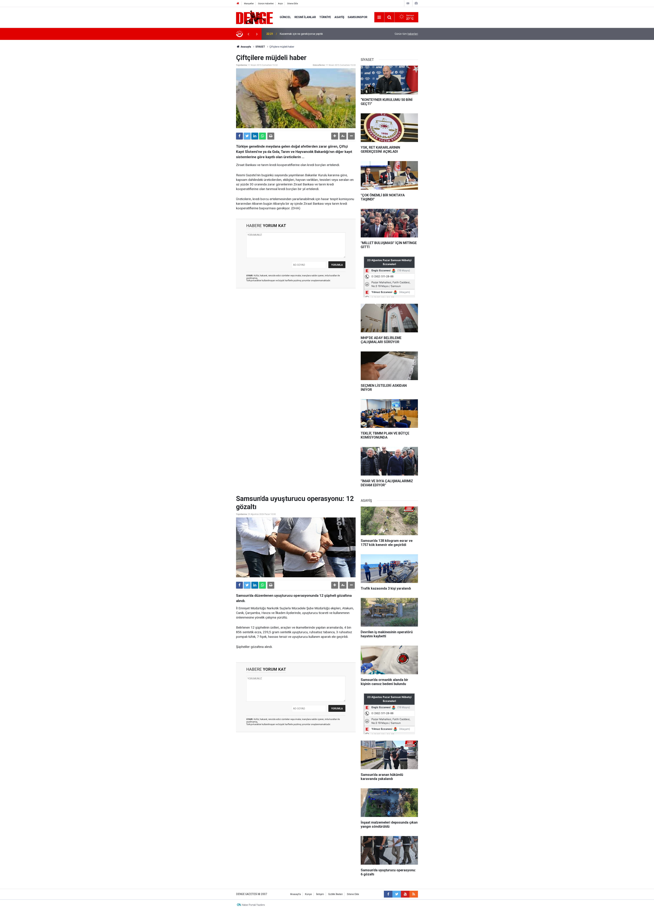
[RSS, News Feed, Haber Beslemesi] (413, 894)
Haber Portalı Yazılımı (253, 905)
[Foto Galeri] (416, 3)
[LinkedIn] (254, 136)
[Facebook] (239, 136)
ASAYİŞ (339, 17)
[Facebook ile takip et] (388, 894)
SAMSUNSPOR (357, 17)
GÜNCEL (285, 17)
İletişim (320, 894)
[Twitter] (247, 136)
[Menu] (379, 17)
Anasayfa (245, 46)
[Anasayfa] (238, 3)
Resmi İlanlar (305, 17)
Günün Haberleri (266, 3)
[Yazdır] (270, 136)
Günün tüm (406, 33)
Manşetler (249, 3)
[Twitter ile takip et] (396, 894)
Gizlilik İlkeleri (335, 894)
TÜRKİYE (325, 17)
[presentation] (248, 34)
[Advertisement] (296, 321)
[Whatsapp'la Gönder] (262, 136)
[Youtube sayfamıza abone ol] (405, 894)
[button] (334, 136)
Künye (308, 894)
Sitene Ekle (292, 3)
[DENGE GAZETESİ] (254, 17)
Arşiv (280, 3)
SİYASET (260, 46)
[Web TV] (408, 3)
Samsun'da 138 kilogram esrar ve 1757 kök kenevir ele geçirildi (317, 33)
